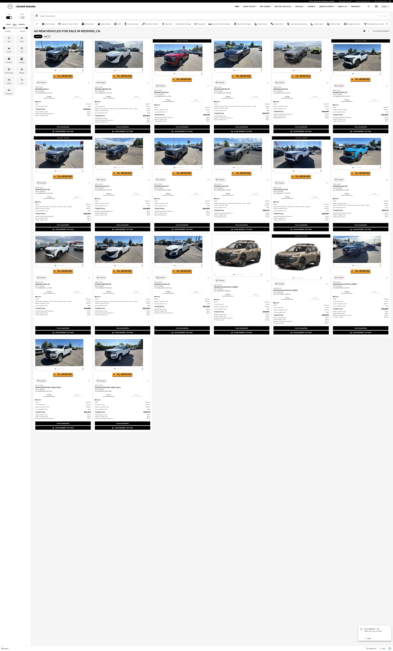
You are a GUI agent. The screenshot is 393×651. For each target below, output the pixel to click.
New (237, 6)
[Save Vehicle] (89, 82)
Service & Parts (326, 6)
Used (21, 14)
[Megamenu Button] (376, 6)
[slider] (4, 28)
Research (355, 6)
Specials (299, 6)
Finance (311, 6)
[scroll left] (37, 24)
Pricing (49, 96)
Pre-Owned (265, 6)
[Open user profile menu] (389, 1)
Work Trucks (249, 6)
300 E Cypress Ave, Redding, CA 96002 (322, 1)
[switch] (9, 16)
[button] (369, 6)
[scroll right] (387, 24)
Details (77, 96)
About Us (342, 6)
